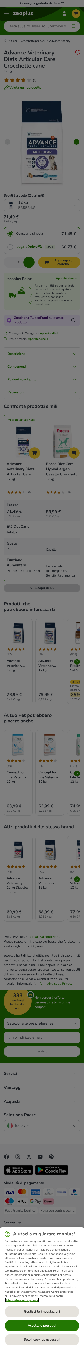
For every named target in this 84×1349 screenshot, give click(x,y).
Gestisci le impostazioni (42, 1311)
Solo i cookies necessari (42, 1339)
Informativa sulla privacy (22, 1300)
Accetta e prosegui (42, 1325)
